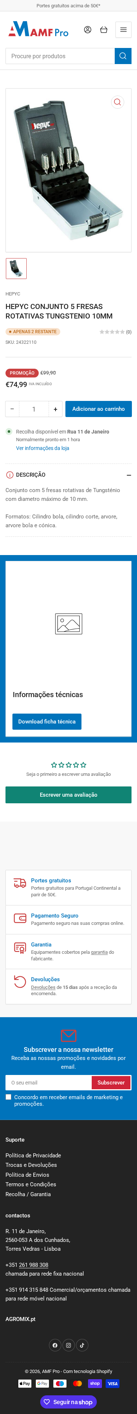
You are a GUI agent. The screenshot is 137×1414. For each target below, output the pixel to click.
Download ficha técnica (47, 721)
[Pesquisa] (123, 56)
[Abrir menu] (123, 30)
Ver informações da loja (42, 448)
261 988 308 (33, 1265)
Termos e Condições (30, 1184)
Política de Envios (27, 1175)
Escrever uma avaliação (69, 795)
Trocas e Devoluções (31, 1165)
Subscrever (111, 1082)
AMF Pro (51, 1371)
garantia (99, 952)
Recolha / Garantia (28, 1194)
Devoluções (43, 987)
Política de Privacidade (33, 1155)
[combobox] (68, 56)
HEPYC (12, 294)
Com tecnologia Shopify (87, 1371)
